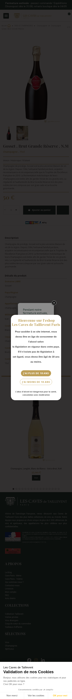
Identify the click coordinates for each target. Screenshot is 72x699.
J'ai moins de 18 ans (36, 381)
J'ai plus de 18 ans (36, 373)
